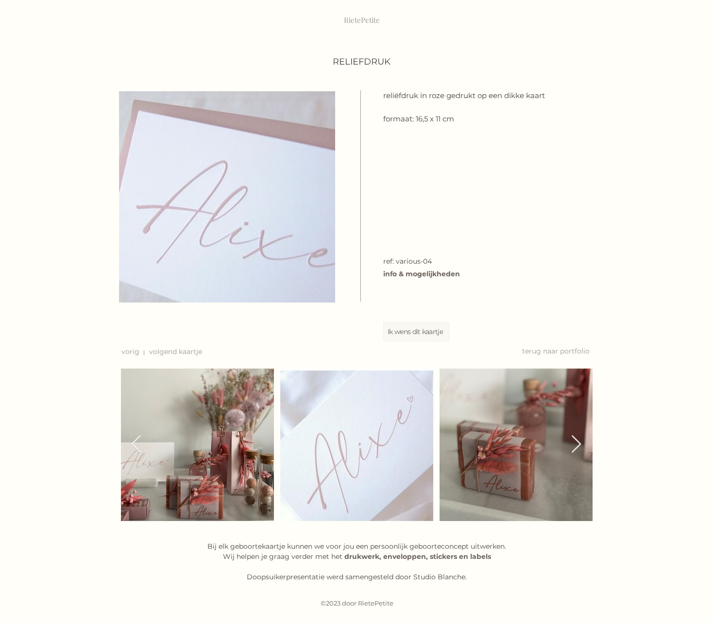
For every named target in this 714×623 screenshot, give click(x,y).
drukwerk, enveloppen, (387, 556)
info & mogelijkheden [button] (421, 273)
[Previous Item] (136, 444)
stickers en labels (460, 556)
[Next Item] (576, 444)
